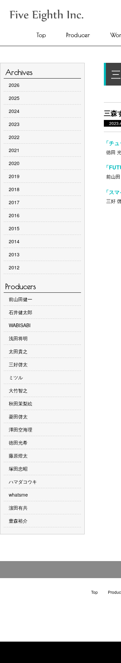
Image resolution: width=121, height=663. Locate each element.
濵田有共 (18, 507)
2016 (14, 215)
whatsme (18, 494)
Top (41, 34)
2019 (14, 176)
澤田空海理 (20, 429)
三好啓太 (18, 364)
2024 (14, 111)
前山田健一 (20, 299)
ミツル (16, 377)
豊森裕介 (18, 520)
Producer (78, 34)
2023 (14, 124)
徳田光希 (18, 442)
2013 (14, 254)
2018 (14, 189)
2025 (14, 98)
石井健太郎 (20, 312)
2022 (14, 137)
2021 (14, 150)
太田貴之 (18, 351)
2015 (14, 228)
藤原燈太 (18, 455)
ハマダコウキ (23, 481)
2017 (14, 202)
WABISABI (20, 325)
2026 (14, 85)
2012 (14, 267)
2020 (14, 163)
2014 (14, 241)
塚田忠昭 (18, 468)
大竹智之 (18, 390)
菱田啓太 (18, 416)
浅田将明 (18, 338)
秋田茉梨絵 (20, 403)
